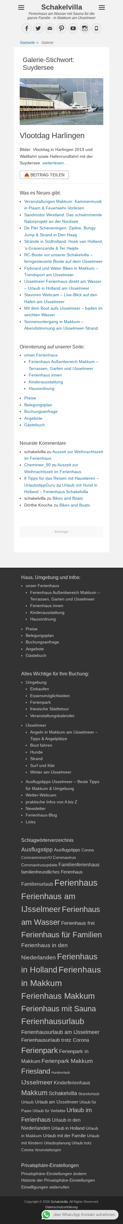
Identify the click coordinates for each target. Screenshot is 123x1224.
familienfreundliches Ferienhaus (52, 871)
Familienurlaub (37, 884)
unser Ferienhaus (41, 355)
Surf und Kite (42, 765)
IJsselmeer (36, 725)
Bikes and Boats (68, 498)
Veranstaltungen (48, 1150)
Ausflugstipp (37, 849)
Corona (88, 850)
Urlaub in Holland (67, 1128)
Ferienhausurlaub (52, 1021)
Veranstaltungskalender (52, 715)
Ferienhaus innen (45, 375)
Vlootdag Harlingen (52, 135)
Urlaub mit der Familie (64, 1135)
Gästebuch (34, 424)
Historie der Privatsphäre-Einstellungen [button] (58, 1180)
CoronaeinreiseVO (36, 857)
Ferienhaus (76, 882)
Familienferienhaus (79, 864)
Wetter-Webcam (41, 795)
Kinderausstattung (46, 381)
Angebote (33, 418)
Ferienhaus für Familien (61, 934)
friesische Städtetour (49, 708)
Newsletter (36, 808)
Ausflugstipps (67, 850)
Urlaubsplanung (57, 1143)
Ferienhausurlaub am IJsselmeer (60, 1032)
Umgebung (36, 682)
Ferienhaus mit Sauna (58, 1008)
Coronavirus (64, 857)
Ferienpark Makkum (67, 1061)
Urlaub (27, 1102)
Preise (30, 398)
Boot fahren (41, 745)
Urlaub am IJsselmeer (56, 1101)
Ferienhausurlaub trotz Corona (55, 1040)
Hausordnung (41, 388)
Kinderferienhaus (72, 1082)
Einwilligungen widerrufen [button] (45, 1187)
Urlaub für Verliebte (49, 1111)
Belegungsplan (38, 404)
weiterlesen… (55, 162)
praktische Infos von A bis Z (51, 801)
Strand (36, 758)
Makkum (34, 1093)
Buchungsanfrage (41, 411)
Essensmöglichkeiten (50, 695)
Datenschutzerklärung (61, 1207)
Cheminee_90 (37, 464)
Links (31, 821)
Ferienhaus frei (78, 923)
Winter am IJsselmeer (50, 772)
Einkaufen (39, 688)
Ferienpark (40, 702)
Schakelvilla (61, 7)
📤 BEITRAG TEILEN (44, 174)
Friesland (35, 1071)
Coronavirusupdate (39, 865)
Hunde (36, 752)
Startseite (29, 43)
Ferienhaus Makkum (58, 996)
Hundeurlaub (60, 1072)
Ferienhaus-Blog (41, 815)
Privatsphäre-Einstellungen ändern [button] (54, 1173)
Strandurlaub (88, 1094)
